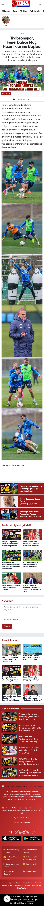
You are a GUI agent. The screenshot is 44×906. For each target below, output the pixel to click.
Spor (15, 11)
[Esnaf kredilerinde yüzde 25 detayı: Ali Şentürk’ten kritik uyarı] (11, 689)
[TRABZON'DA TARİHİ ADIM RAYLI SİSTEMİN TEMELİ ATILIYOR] (32, 649)
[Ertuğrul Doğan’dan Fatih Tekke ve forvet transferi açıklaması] (11, 534)
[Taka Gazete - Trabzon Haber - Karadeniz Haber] (21, 3)
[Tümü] (41, 640)
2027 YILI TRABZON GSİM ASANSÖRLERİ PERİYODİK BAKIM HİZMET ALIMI (10, 659)
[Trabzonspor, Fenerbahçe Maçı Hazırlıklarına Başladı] (22, 78)
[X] (16, 832)
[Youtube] (24, 832)
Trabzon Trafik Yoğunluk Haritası (30, 858)
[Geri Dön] (7, 898)
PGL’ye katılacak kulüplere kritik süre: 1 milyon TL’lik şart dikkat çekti (32, 588)
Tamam (30, 903)
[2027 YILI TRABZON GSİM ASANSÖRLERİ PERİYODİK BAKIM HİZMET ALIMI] (11, 649)
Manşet (27, 885)
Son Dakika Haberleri (9, 872)
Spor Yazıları (36, 885)
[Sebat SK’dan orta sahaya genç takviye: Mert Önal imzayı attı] (32, 534)
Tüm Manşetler (31, 864)
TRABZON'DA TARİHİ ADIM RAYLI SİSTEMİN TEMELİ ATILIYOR (31, 658)
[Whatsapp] (28, 832)
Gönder (7, 626)
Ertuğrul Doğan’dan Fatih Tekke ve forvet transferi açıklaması (10, 544)
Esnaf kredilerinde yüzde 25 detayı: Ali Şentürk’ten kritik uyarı (11, 698)
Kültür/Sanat (18, 885)
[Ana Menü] (3, 4)
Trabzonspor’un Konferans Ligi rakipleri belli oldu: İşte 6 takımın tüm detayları (11, 565)
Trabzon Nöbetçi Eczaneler (11, 850)
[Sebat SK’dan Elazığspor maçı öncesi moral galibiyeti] (11, 578)
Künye (4, 883)
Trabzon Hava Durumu (30, 850)
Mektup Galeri (7, 885)
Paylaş (7, 93)
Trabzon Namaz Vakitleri (11, 858)
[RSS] (32, 832)
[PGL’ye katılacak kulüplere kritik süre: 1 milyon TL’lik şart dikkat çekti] (32, 578)
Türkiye (23, 11)
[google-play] (33, 839)
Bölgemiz (6, 11)
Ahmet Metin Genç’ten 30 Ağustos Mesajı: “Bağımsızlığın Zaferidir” (32, 698)
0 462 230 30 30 (23, 818)
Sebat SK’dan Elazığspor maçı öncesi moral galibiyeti (11, 587)
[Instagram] (20, 832)
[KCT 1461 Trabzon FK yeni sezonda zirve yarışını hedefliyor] (32, 555)
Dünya (30, 883)
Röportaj (38, 883)
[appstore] (12, 839)
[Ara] (40, 4)
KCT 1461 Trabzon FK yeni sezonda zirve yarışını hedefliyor (31, 564)
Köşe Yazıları (22, 888)
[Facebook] (11, 832)
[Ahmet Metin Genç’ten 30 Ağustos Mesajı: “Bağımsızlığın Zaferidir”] (32, 689)
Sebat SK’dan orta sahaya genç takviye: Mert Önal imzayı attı (31, 544)
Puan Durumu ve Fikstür (11, 865)
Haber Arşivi (31, 871)
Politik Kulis (35, 11)
